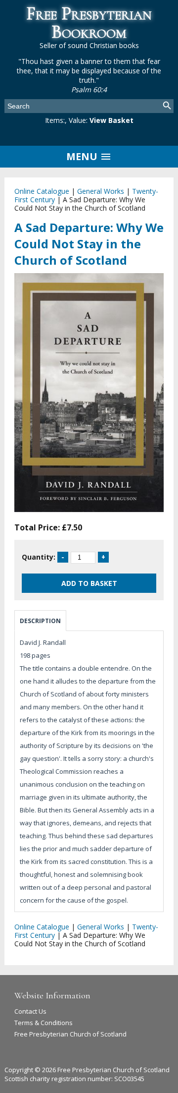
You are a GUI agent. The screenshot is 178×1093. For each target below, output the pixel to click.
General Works (100, 191)
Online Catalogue (41, 191)
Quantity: (38, 557)
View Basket (111, 120)
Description (40, 621)
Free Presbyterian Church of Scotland (70, 1034)
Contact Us (30, 1011)
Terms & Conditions (43, 1022)
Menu (83, 156)
